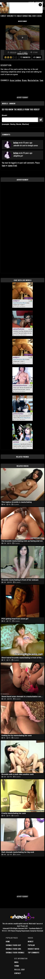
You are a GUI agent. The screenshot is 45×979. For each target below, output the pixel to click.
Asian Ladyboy (15, 80)
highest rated (33, 949)
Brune (24, 80)
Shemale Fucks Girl (13, 949)
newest (30, 941)
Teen (41, 80)
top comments (33, 952)
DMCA (16, 962)
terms (16, 966)
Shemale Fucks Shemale (15, 952)
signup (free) (12, 165)
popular (31, 945)
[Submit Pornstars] (40, 119)
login (3, 165)
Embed (38, 57)
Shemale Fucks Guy (13, 945)
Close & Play (22, 54)
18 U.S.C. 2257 (19, 969)
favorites (26, 57)
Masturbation (33, 80)
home (8, 941)
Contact (17, 973)
